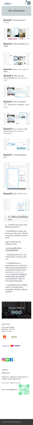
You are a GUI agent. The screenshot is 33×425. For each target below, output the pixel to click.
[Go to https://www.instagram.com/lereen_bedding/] (16, 312)
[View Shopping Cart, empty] (25, 3)
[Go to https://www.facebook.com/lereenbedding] (13, 312)
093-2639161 (17, 383)
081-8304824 (6, 383)
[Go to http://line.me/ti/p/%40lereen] (20, 312)
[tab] (16, 218)
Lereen (6, 22)
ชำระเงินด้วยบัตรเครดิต (14, 273)
